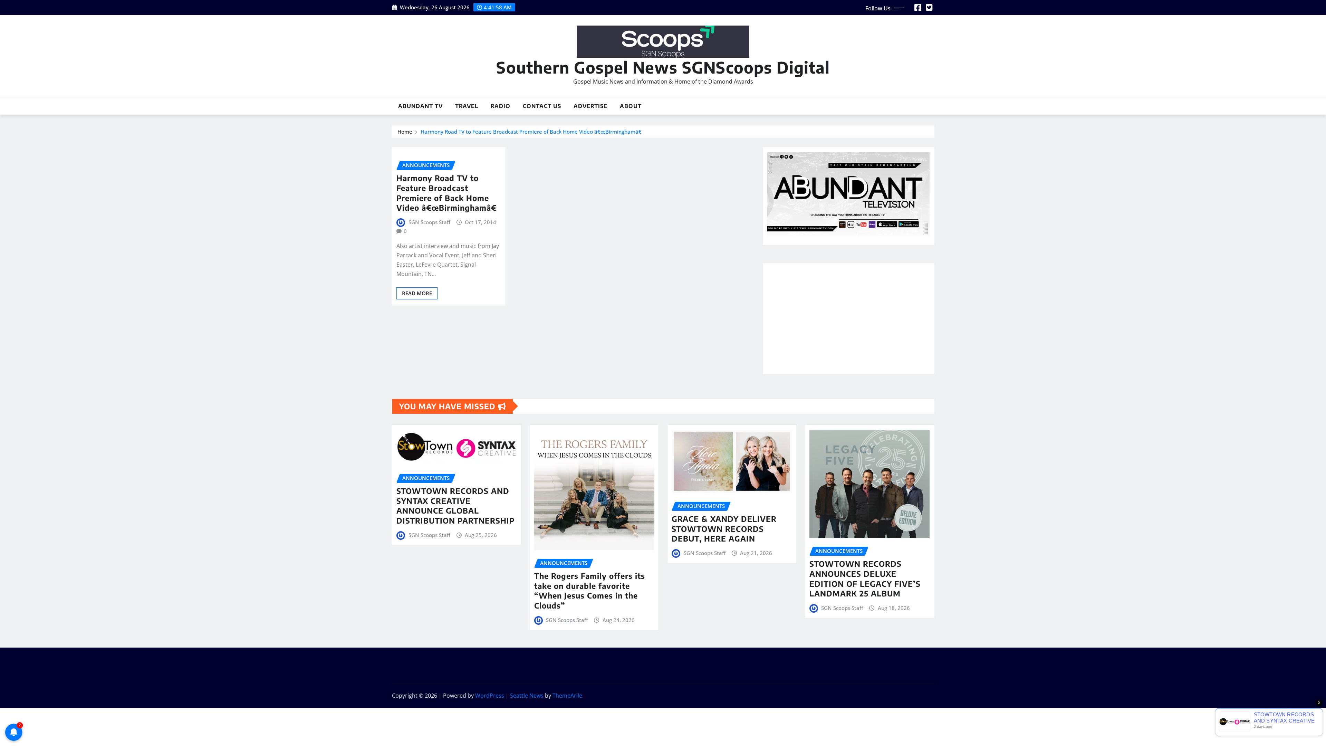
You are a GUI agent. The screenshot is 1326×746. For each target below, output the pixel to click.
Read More (417, 293)
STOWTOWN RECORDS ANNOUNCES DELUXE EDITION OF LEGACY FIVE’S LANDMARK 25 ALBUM (865, 578)
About (631, 106)
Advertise (590, 106)
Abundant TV (420, 106)
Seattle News (527, 695)
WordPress (489, 695)
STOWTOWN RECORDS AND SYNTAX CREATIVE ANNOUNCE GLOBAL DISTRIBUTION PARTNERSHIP (455, 505)
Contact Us (542, 106)
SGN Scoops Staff (429, 222)
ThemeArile (567, 695)
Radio (500, 106)
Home (404, 131)
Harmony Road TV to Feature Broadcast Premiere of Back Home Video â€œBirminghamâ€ (531, 131)
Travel (466, 106)
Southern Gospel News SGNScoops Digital (663, 67)
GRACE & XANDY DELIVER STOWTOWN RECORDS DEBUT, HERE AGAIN (724, 528)
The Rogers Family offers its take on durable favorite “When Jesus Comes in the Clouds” (589, 590)
